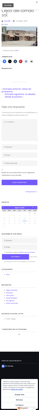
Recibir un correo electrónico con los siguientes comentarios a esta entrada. (18, 174)
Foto (6, 24)
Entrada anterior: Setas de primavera (16, 90)
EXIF (17, 50)
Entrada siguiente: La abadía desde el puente (20, 95)
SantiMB (7, 21)
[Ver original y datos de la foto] (19, 36)
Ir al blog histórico (30, 192)
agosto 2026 (19, 208)
